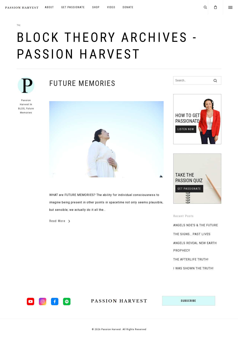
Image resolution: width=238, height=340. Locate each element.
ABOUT (49, 7)
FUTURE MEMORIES (82, 83)
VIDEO (111, 7)
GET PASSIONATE (73, 7)
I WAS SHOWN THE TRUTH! (193, 268)
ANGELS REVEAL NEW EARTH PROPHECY (195, 246)
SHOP (96, 7)
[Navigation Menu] (230, 7)
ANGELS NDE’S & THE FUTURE (195, 225)
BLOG (21, 108)
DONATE (128, 7)
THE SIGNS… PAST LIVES (191, 234)
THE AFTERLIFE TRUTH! (191, 259)
